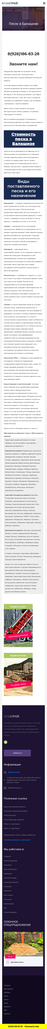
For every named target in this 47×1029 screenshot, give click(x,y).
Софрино (7, 856)
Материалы (8, 989)
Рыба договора (10, 815)
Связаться (17, 753)
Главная (7, 985)
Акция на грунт (18, 606)
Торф (6, 1003)
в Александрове (10, 912)
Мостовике (8, 895)
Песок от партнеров (12, 824)
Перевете (7, 891)
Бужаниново (9, 904)
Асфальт (7, 1007)
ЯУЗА (10, 3)
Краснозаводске (10, 869)
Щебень (7, 992)
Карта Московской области (15, 807)
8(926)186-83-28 (14, 772)
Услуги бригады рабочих (14, 820)
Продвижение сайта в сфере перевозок (20, 835)
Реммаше (8, 886)
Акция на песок (18, 655)
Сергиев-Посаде (10, 878)
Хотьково (8, 899)
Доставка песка (17, 962)
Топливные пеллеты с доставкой (17, 840)
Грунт (6, 996)
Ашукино (7, 865)
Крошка (7, 1014)
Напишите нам (31, 1026)
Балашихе (8, 874)
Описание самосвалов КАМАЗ (16, 811)
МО (5, 908)
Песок (6, 999)
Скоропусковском (11, 882)
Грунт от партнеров (12, 828)
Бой (5, 1010)
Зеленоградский (10, 861)
